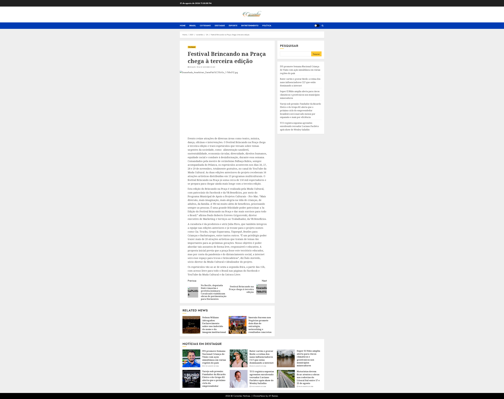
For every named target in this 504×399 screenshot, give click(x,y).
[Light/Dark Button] (317, 25)
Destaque (220, 25)
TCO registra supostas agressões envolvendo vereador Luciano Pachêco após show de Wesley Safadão (299, 126)
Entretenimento (249, 25)
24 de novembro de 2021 (207, 67)
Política (266, 25)
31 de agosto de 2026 (211, 366)
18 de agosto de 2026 (306, 386)
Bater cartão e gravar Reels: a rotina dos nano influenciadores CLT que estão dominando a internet (300, 82)
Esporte (233, 25)
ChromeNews (259, 395)
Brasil (192, 25)
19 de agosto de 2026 (258, 386)
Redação (192, 67)
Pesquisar (289, 45)
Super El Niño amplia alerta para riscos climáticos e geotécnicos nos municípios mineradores (300, 94)
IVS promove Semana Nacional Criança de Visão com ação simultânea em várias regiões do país (300, 70)
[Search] (322, 25)
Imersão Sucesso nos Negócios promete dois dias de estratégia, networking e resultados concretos (259, 325)
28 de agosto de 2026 (258, 366)
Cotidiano (205, 25)
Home (182, 25)
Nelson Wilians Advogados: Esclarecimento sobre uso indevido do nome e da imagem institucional (214, 325)
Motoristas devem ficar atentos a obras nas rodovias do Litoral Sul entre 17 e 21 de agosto (308, 377)
